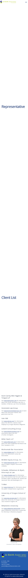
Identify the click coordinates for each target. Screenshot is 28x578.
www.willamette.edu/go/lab (12, 508)
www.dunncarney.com (10, 400)
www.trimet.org (8, 487)
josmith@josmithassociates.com (10, 566)
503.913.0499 (5, 564)
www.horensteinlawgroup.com (13, 411)
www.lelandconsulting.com (11, 431)
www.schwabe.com (9, 475)
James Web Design (17, 576)
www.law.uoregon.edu (10, 498)
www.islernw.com (9, 421)
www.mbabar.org (9, 452)
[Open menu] (26, 2)
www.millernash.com (10, 442)
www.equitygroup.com (10, 462)
